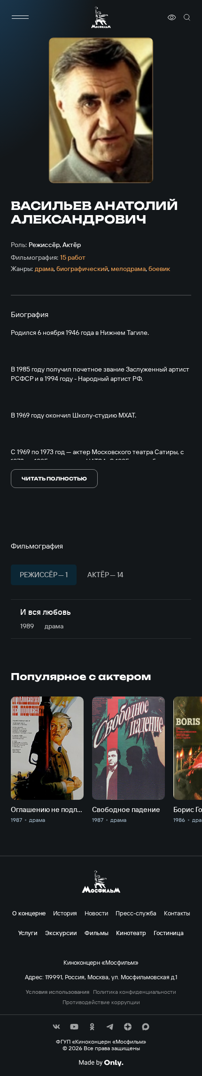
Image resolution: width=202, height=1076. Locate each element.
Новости (96, 913)
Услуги (28, 933)
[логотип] (101, 17)
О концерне (29, 913)
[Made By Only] (100, 1063)
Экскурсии (61, 933)
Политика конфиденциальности (134, 992)
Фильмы (97, 933)
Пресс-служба (136, 913)
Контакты (177, 913)
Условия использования (57, 992)
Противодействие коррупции (101, 1002)
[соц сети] (56, 1026)
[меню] (20, 17)
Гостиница (169, 933)
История (65, 913)
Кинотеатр (131, 933)
